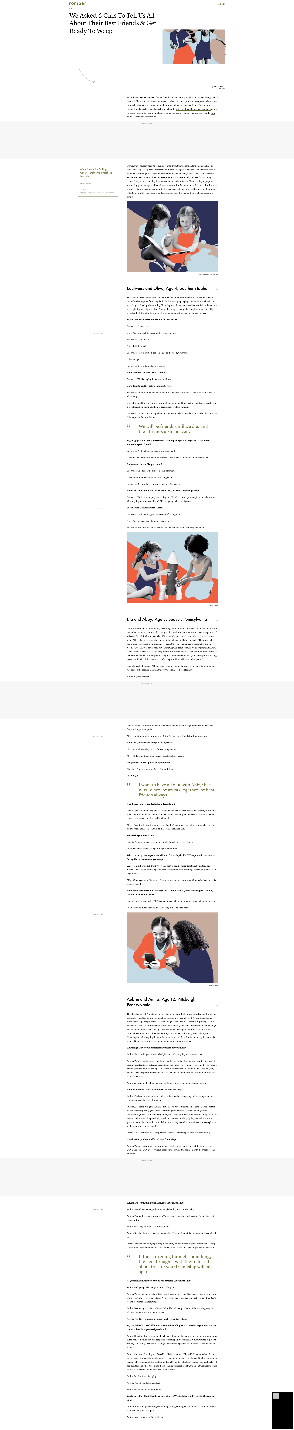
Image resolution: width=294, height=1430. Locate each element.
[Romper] (77, 4)
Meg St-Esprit (219, 86)
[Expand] (275, 1394)
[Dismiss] (290, 1394)
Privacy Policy (83, 194)
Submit (83, 189)
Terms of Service (108, 192)
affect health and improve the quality (193, 109)
